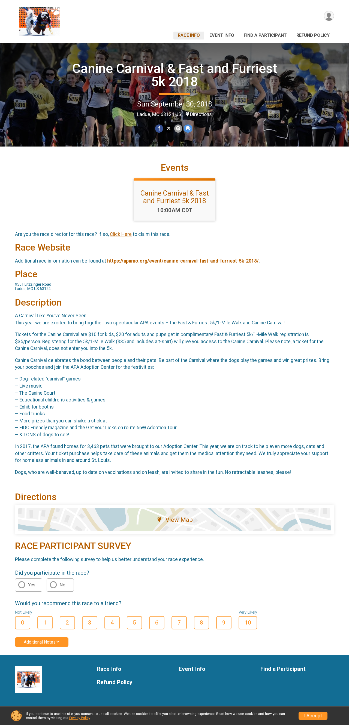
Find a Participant (265, 35)
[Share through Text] (188, 128)
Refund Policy (313, 35)
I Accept (313, 715)
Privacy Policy (79, 718)
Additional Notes (40, 642)
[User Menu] (329, 16)
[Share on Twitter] (169, 128)
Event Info (221, 35)
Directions (201, 114)
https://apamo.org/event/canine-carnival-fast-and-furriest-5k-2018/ (183, 261)
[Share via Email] (178, 128)
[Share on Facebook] (159, 128)
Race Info (189, 35)
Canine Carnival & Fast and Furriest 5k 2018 (174, 75)
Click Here (121, 234)
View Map (179, 519)
